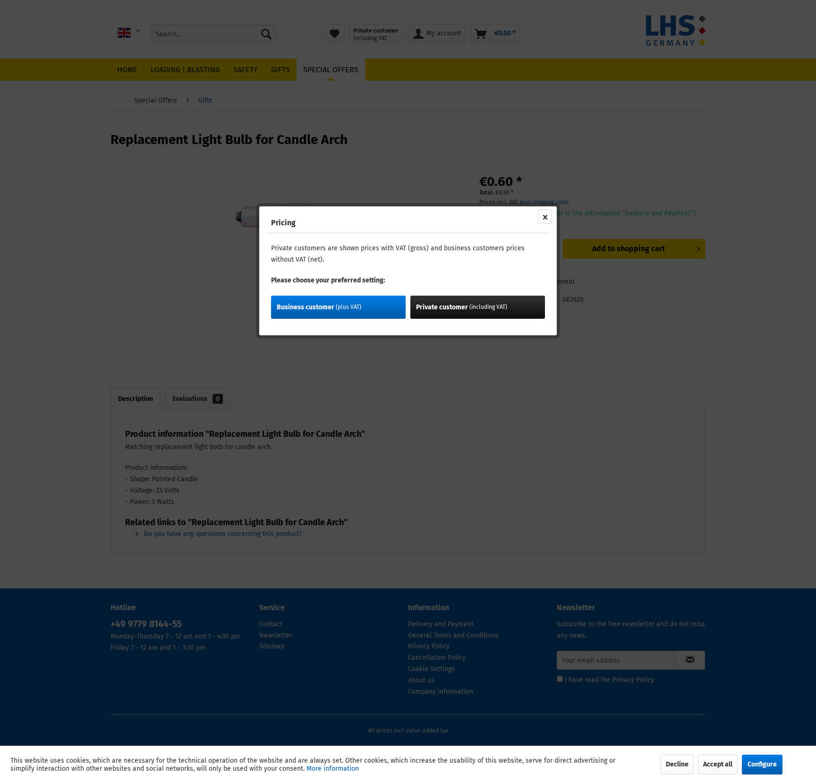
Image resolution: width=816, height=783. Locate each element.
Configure (762, 764)
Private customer (461, 307)
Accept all (717, 764)
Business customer (319, 307)
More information (332, 769)
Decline (677, 764)
